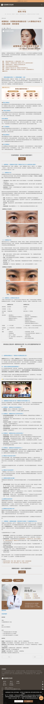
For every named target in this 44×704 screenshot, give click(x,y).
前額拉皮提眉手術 (9, 540)
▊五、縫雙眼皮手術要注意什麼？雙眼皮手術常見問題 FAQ (15, 68)
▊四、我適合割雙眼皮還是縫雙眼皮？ (11, 66)
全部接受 (28, 701)
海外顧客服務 (11, 684)
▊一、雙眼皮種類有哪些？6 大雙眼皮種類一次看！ (14, 61)
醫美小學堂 (4, 684)
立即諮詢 (22, 158)
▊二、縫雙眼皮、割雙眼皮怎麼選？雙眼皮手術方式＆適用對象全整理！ (18, 63)
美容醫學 (18, 681)
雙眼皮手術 (16, 540)
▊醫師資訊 (5, 71)
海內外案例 (18, 683)
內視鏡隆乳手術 (29, 538)
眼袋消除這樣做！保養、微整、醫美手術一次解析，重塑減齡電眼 (17, 561)
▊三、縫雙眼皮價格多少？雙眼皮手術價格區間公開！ (14, 64)
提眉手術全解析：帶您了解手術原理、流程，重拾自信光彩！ (16, 562)
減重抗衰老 (11, 683)
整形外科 (11, 681)
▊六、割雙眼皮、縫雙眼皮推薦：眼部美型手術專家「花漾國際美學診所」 (19, 69)
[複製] (10, 28)
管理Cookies (18, 701)
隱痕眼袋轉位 (22, 538)
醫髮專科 (4, 683)
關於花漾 (4, 681)
